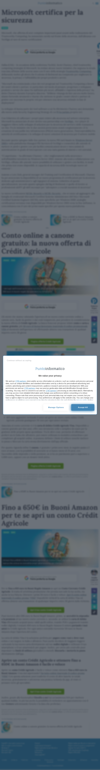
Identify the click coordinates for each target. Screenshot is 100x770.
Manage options (56, 407)
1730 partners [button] (20, 381)
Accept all (83, 407)
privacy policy (82, 400)
